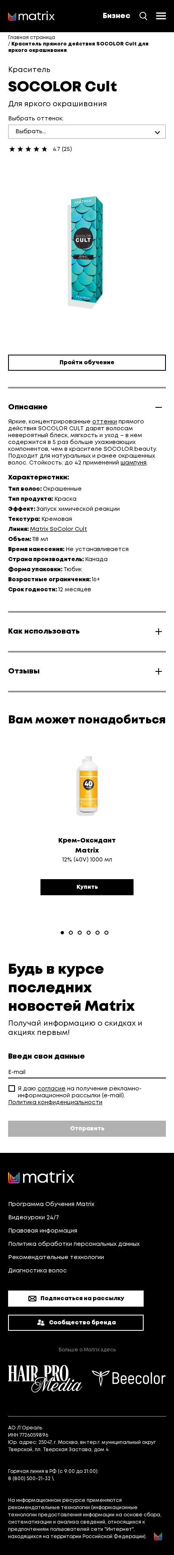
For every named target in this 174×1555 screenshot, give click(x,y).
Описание (28, 407)
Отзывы (24, 671)
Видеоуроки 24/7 (33, 1217)
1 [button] (62, 932)
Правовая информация (42, 1231)
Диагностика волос (37, 1270)
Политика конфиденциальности (55, 1102)
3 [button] (80, 933)
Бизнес (116, 16)
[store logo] (31, 16)
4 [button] (89, 933)
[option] (87, 829)
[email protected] (77, 1479)
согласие (52, 1088)
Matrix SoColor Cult (58, 529)
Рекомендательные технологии (56, 1257)
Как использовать (44, 631)
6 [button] (106, 933)
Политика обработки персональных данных (74, 1244)
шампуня (133, 463)
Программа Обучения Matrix (51, 1204)
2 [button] (71, 933)
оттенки (104, 421)
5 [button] (97, 933)
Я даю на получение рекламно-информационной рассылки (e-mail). (80, 1092)
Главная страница (31, 37)
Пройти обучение (87, 362)
